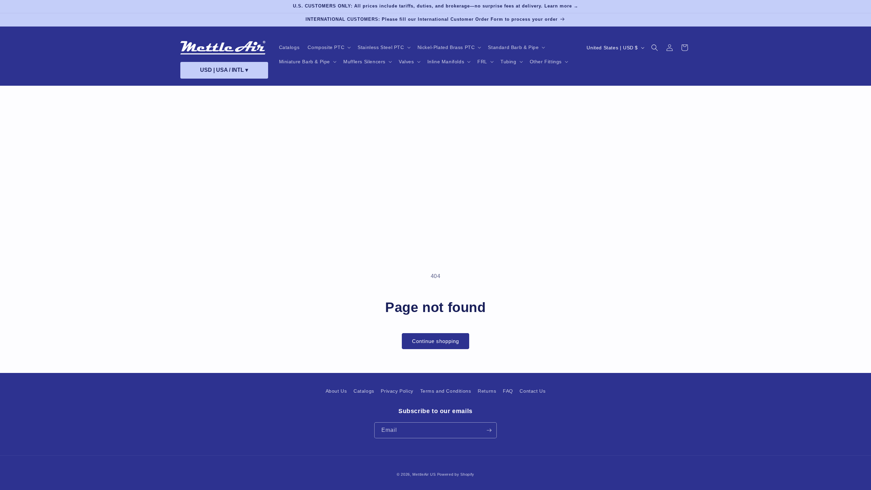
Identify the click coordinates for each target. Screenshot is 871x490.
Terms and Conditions (445, 391)
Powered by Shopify (456, 474)
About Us (336, 391)
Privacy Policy (397, 391)
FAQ (508, 391)
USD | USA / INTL (224, 70)
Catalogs (364, 391)
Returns (487, 391)
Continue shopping (435, 341)
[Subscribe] (488, 430)
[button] (328, 47)
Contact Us (532, 391)
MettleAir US (424, 474)
